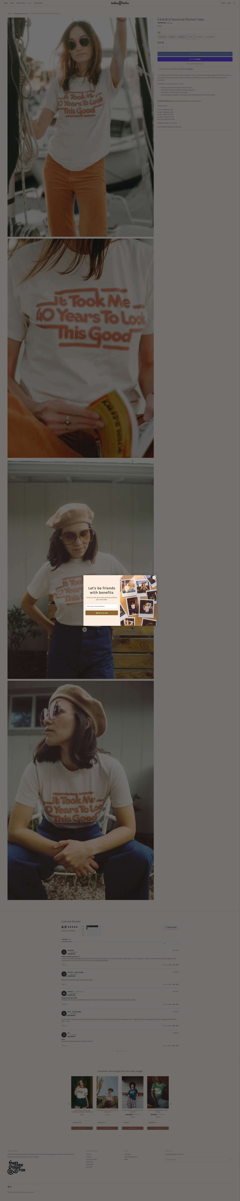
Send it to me (102, 612)
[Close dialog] (154, 577)
